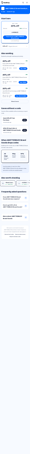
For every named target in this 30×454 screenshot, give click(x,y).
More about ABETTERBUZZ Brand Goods (14, 217)
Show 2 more (15, 101)
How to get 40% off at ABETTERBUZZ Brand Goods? (14, 206)
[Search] (23, 2)
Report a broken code (15, 236)
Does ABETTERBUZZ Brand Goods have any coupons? (14, 198)
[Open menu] (27, 2)
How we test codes (9, 234)
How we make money (20, 234)
